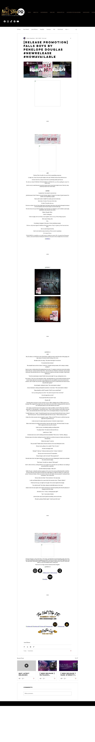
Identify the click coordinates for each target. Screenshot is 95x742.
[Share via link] (33, 646)
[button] (60, 12)
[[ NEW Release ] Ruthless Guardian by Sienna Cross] (47, 665)
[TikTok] (11, 21)
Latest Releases (34, 29)
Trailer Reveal (60, 29)
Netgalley (42, 29)
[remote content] (47, 358)
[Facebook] (4, 21)
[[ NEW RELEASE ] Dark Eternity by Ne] (68, 665)
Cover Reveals (26, 29)
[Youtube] (18, 21)
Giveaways (49, 29)
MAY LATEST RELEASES (24, 674)
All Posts (19, 29)
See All (76, 658)
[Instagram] (8, 21)
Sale (54, 29)
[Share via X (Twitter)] (27, 646)
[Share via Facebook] (24, 646)
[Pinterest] (14, 21)
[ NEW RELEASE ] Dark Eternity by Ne (68, 674)
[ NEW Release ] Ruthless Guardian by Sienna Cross (47, 674)
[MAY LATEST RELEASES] (26, 665)
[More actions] (70, 38)
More (66, 29)
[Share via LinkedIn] (30, 646)
